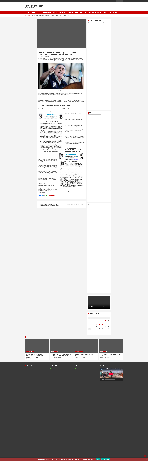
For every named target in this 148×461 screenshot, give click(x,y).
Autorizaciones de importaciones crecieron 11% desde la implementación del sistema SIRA (74, 204)
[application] (111, 374)
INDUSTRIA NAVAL (47, 12)
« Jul (89, 333)
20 (99, 326)
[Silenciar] (119, 379)
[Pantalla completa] (121, 379)
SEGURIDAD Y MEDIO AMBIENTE (60, 12)
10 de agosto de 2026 (30, 358)
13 (99, 324)
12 (96, 324)
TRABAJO (71, 12)
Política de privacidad (105, 459)
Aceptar (98, 459)
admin (48, 56)
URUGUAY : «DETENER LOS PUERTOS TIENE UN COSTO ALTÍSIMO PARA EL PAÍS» (62, 355)
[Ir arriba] (145, 456)
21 (102, 326)
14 (102, 324)
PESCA (39, 12)
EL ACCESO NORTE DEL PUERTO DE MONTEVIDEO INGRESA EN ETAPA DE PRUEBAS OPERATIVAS (35, 356)
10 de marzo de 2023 (42, 56)
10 (89, 324)
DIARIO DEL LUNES (113, 12)
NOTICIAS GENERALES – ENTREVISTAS (93, 12)
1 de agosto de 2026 (54, 357)
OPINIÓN (105, 12)
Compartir (52, 196)
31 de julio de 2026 (78, 357)
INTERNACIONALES (31, 337)
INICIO (28, 12)
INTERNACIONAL (78, 12)
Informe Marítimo (34, 5)
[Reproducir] (101, 379)
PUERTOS (34, 12)
